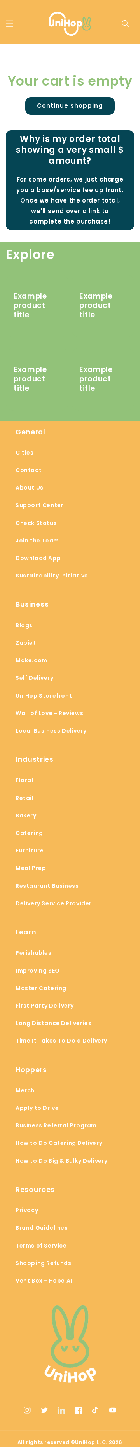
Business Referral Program (56, 1125)
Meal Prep (31, 868)
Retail (25, 798)
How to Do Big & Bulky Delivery (62, 1161)
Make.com (31, 660)
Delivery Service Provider (54, 903)
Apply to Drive (37, 1108)
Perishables (34, 953)
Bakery (26, 815)
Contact (29, 470)
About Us (30, 488)
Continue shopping (70, 105)
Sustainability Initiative (52, 575)
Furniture (30, 850)
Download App (38, 558)
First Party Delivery (45, 1006)
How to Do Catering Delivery (59, 1143)
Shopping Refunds (44, 1263)
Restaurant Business (47, 886)
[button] (9, 23)
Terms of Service (41, 1245)
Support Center (39, 505)
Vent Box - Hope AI (44, 1280)
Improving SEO (38, 971)
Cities (25, 453)
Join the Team (37, 540)
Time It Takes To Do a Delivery (61, 1041)
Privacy (27, 1210)
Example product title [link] (30, 305)
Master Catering (41, 988)
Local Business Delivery (51, 731)
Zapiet (26, 643)
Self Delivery (35, 678)
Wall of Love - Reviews (49, 713)
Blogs (24, 625)
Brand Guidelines (42, 1228)
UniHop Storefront (44, 696)
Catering (29, 833)
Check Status (36, 523)
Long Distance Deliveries (53, 1023)
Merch (25, 1090)
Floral (24, 780)
